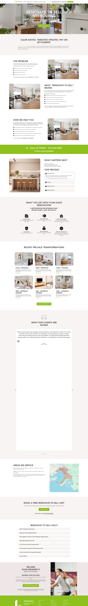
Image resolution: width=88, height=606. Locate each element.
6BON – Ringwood (42, 268)
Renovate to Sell (30, 1)
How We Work (36, 1)
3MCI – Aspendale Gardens (42, 292)
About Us (24, 1)
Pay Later (40, 1)
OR (44, 151)
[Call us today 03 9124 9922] (27, 148)
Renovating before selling (22, 46)
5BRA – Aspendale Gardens (22, 292)
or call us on (44, 514)
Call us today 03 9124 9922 (46, 148)
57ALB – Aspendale (22, 268)
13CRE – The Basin (62, 268)
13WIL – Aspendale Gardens (62, 292)
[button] (50, 1)
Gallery (44, 1)
